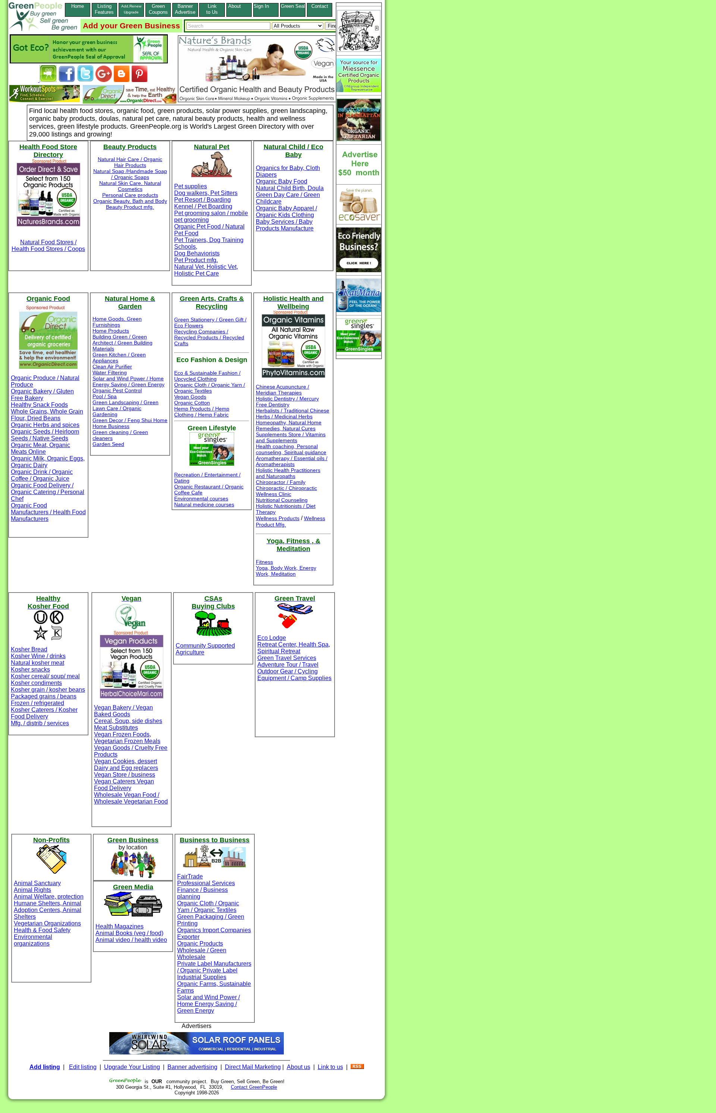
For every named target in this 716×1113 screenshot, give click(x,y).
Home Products (110, 331)
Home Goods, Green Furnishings (117, 322)
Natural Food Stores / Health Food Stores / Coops (48, 245)
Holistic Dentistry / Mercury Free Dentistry (287, 402)
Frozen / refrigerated (37, 703)
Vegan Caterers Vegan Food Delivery (124, 784)
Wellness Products (277, 518)
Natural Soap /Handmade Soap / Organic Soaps (130, 174)
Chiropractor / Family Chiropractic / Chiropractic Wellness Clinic (286, 488)
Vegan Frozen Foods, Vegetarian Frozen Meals (127, 737)
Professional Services (206, 883)
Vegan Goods (190, 397)
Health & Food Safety (42, 930)
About (239, 6)
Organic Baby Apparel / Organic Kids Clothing (286, 211)
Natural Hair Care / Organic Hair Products (130, 162)
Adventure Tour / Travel (287, 664)
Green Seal (293, 6)
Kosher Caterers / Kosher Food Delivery (44, 713)
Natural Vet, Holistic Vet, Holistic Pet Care (206, 270)
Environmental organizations (33, 940)
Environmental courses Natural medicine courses (204, 501)
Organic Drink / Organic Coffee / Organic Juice (42, 475)
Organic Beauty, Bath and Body (130, 201)
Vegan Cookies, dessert (125, 761)
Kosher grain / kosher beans (48, 689)
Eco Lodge (271, 638)
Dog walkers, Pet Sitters (206, 193)
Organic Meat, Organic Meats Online (40, 448)
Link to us (330, 1067)
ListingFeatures (104, 9)
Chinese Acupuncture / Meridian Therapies (282, 390)
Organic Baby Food (281, 181)
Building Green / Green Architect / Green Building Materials (122, 343)
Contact (319, 9)
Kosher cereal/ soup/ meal (45, 676)
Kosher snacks (30, 669)
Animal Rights (32, 890)
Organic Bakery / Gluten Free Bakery (42, 394)
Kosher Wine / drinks (38, 656)
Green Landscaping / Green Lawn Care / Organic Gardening (125, 408)
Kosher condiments (36, 683)
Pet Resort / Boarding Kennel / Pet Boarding (203, 203)
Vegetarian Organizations (47, 923)
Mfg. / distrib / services (40, 723)
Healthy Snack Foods (39, 405)
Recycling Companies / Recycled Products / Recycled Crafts (209, 337)
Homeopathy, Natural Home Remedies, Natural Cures (288, 425)
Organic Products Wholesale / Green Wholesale (201, 950)
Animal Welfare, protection (49, 896)
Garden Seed (108, 444)
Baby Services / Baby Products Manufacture (285, 225)
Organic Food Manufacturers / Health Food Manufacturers (48, 512)
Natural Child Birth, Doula (290, 188)
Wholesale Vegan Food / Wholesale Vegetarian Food (131, 798)
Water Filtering (109, 372)
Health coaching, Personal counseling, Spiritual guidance (291, 449)
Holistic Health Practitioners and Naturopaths (288, 473)
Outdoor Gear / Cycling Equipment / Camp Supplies (294, 674)
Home (77, 6)
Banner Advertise (185, 9)
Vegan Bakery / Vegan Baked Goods (123, 710)
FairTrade (190, 876)
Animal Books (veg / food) (129, 933)
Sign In (266, 6)
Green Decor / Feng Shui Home (129, 420)
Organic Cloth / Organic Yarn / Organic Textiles (209, 388)
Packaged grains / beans (43, 696)
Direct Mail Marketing (253, 1067)
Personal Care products (130, 195)
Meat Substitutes (116, 727)
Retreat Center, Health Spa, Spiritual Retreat (293, 647)
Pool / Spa (104, 396)
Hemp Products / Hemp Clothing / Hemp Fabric (201, 412)
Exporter (188, 937)
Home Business (110, 426)
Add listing (44, 1067)
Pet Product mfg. (196, 260)
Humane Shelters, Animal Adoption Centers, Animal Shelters (47, 910)
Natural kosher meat (37, 663)
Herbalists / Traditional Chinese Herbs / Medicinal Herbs (292, 413)
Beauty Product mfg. (130, 207)
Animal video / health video (131, 940)
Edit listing (83, 1067)
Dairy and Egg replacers (126, 768)
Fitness (264, 562)
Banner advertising (192, 1067)
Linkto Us (212, 9)
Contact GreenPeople (254, 1087)
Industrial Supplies (201, 977)
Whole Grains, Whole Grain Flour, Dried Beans (47, 414)
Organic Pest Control (117, 390)
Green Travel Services (286, 658)
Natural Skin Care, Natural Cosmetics (130, 186)
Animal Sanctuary (37, 883)
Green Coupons (158, 9)
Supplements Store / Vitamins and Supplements (291, 437)
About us (298, 1067)
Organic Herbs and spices (45, 425)
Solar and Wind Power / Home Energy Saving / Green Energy (128, 381)
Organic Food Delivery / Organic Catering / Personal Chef (47, 492)
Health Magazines (119, 926)
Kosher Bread (29, 649)
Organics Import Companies (214, 930)
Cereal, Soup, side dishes (128, 721)
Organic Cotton (192, 403)
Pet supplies (190, 186)
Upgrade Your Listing (132, 1067)
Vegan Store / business (124, 774)
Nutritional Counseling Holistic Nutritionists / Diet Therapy (285, 506)
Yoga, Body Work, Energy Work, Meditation (286, 571)
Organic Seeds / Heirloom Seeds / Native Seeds (45, 434)
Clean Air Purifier (112, 367)
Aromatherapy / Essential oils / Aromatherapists (291, 461)
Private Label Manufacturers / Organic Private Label (214, 967)
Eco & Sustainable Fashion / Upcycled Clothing (207, 376)
